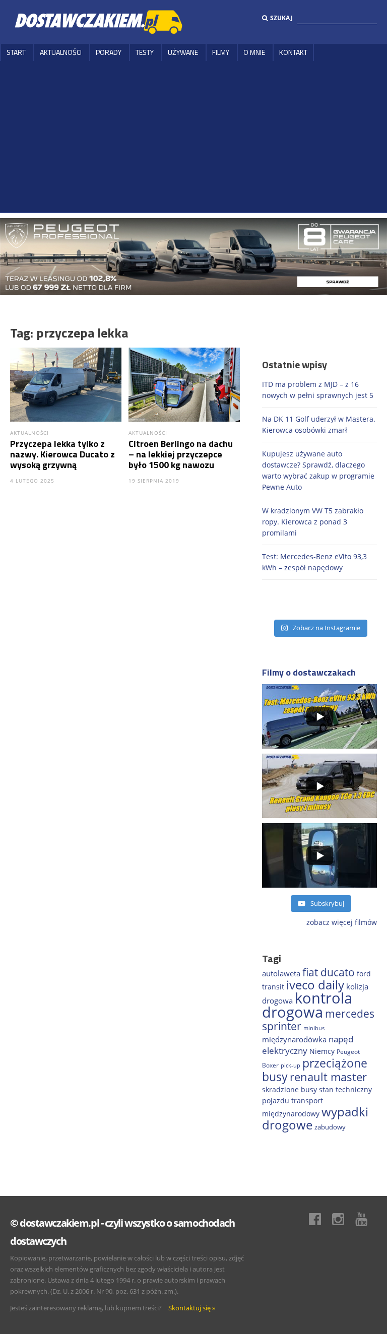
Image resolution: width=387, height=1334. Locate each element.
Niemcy (322, 1051)
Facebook (320, 1219)
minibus (314, 1028)
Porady (108, 52)
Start (16, 52)
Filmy (220, 52)
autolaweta (281, 973)
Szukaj (281, 18)
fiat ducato (328, 972)
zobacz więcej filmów (341, 922)
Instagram (343, 1219)
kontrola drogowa (307, 1005)
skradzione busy (289, 1089)
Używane (183, 52)
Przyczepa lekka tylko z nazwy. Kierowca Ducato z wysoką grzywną (62, 454)
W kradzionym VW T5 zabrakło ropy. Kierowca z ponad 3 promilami (312, 522)
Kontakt (293, 52)
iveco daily (315, 984)
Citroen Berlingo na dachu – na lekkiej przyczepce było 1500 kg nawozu (180, 454)
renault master (328, 1077)
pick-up (290, 1065)
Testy (145, 52)
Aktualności (61, 52)
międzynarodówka (294, 1039)
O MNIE (254, 52)
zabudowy (330, 1127)
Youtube (366, 1219)
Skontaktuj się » (191, 1307)
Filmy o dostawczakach (309, 672)
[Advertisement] (193, 136)
